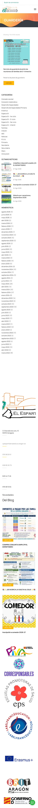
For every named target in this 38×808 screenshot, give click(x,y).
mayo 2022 (5, 347)
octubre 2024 (6, 272)
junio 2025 (5, 249)
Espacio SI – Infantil (8, 125)
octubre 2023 (6, 304)
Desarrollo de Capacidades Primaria (14, 108)
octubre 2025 (6, 238)
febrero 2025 (6, 261)
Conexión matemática (9, 102)
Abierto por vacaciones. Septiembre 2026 (22, 196)
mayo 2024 (5, 284)
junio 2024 (5, 281)
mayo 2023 (5, 318)
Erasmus (4, 111)
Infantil (4, 131)
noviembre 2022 (7, 333)
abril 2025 (4, 255)
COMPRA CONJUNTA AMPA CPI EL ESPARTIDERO (24, 164)
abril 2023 (4, 321)
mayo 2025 (5, 252)
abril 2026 (5, 220)
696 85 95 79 (7, 465)
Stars (3, 151)
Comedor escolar (7, 99)
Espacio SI (5, 113)
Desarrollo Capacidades (9, 105)
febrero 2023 (6, 327)
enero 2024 (5, 295)
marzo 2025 (5, 258)
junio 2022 (5, 344)
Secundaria (5, 148)
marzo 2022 (5, 353)
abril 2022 (4, 350)
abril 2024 (4, 287)
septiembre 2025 (7, 241)
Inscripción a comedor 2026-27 (24, 185)
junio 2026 (5, 215)
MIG (2, 134)
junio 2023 (5, 315)
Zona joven (5, 154)
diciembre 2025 (6, 232)
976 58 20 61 (6, 454)
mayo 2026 (5, 217)
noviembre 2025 (7, 235)
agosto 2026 (5, 212)
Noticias (4, 136)
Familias (4, 128)
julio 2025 (4, 246)
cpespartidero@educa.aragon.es (14, 444)
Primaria (4, 142)
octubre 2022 (6, 336)
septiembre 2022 (7, 338)
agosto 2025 (5, 243)
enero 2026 (5, 229)
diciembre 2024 (6, 266)
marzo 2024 (5, 289)
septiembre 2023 (7, 307)
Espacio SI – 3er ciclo (8, 122)
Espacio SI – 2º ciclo (8, 119)
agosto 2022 (5, 341)
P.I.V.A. (3, 139)
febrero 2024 (6, 292)
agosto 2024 (5, 278)
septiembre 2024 (7, 275)
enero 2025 (5, 264)
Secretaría (5, 145)
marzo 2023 (5, 324)
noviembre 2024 (7, 269)
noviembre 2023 (7, 301)
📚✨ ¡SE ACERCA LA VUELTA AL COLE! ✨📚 (24, 175)
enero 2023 (5, 330)
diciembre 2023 (6, 298)
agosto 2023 (5, 310)
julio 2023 (4, 312)
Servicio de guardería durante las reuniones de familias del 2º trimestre (17, 70)
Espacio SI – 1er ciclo (8, 116)
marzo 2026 (5, 223)
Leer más (9, 82)
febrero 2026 (6, 226)
